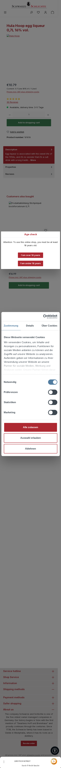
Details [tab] (30, 325)
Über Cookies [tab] (49, 325)
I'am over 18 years (30, 255)
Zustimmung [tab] (11, 325)
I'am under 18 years (30, 263)
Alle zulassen (30, 427)
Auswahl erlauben (30, 437)
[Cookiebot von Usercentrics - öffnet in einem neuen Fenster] (43, 316)
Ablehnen (30, 448)
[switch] (52, 392)
